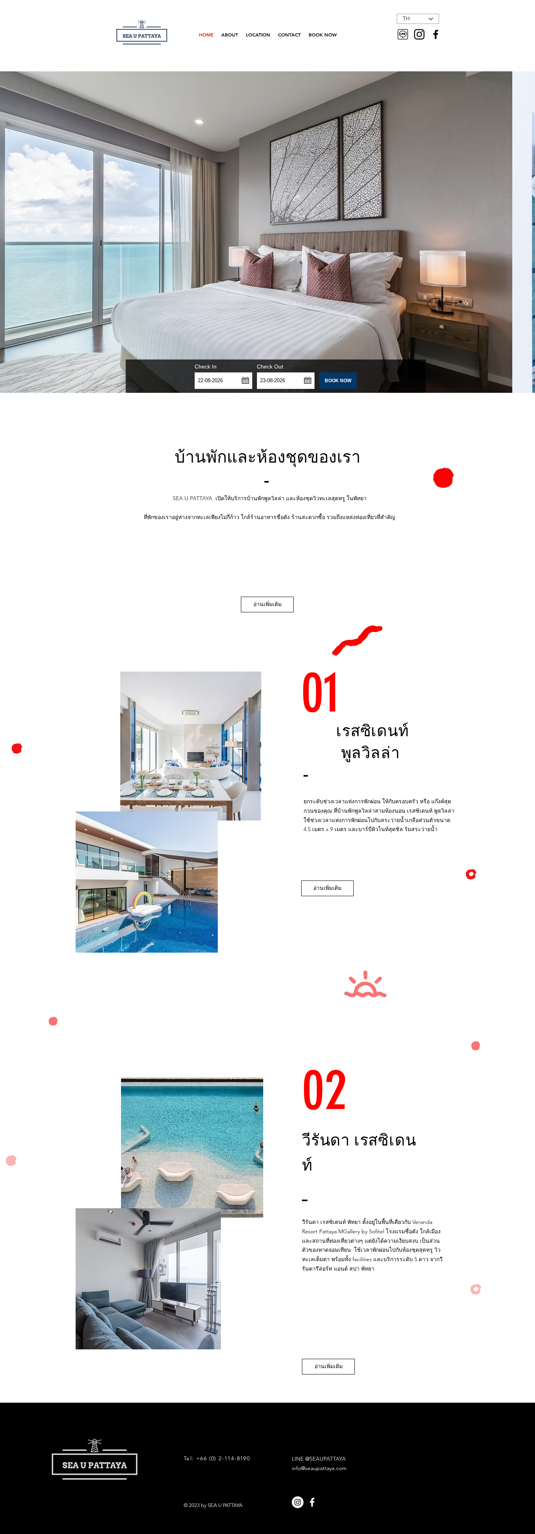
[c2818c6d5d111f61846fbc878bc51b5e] (419, 34)
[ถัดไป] (492, 232)
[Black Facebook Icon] (436, 34)
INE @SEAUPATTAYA (320, 1458)
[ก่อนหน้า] (43, 232)
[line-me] (403, 34)
